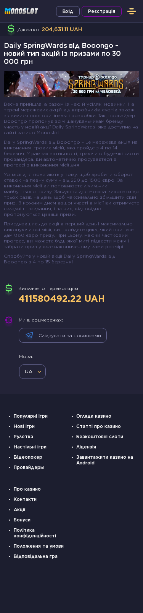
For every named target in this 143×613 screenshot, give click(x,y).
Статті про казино (98, 426)
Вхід (68, 11)
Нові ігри (24, 426)
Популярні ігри (31, 416)
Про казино (27, 489)
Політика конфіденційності (35, 533)
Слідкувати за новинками (70, 335)
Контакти (25, 499)
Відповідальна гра (36, 556)
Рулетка (23, 436)
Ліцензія (86, 447)
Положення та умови (39, 546)
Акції (19, 509)
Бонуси (22, 520)
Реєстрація (101, 11)
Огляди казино (93, 416)
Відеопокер (28, 457)
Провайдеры (29, 467)
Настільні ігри (30, 447)
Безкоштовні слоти (99, 436)
